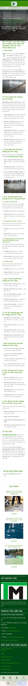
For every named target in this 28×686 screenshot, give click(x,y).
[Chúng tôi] (16, 677)
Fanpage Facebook (6, 648)
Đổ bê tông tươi (5, 660)
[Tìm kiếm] (23, 677)
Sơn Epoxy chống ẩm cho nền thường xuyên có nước (14, 520)
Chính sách (16, 640)
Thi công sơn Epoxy (6, 656)
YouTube (3, 650)
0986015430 (12, 627)
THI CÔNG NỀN (15, 18)
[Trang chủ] (3, 677)
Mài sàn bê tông (5, 666)
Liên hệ (9, 640)
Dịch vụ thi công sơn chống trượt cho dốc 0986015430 (14, 492)
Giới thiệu (3, 640)
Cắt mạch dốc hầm (6, 669)
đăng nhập (12, 473)
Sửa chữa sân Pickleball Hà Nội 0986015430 (14, 546)
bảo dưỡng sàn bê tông (16, 156)
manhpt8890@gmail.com (13, 631)
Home (5, 18)
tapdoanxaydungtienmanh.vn (16, 637)
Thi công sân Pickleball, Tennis (10, 663)
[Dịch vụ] (10, 677)
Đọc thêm (14, 513)
